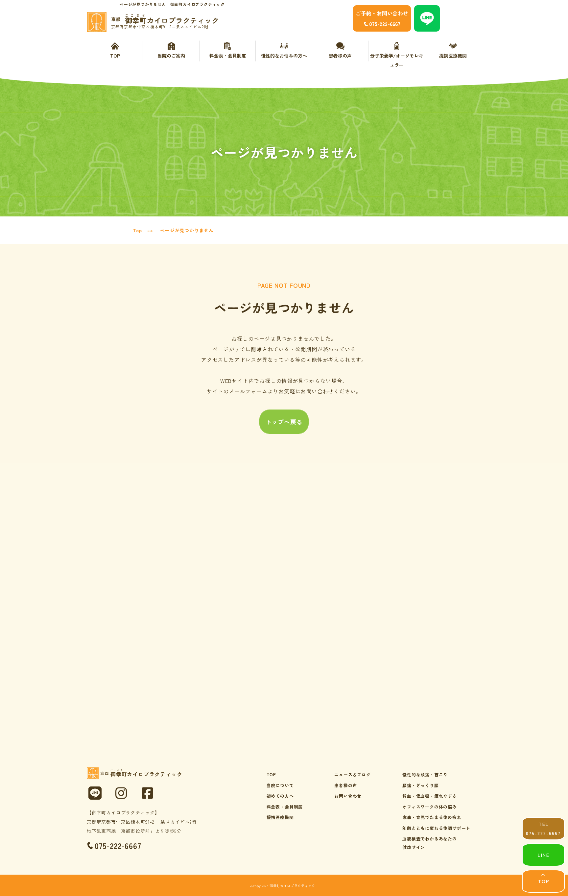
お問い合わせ (348, 796)
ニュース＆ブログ (352, 774)
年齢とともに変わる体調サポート (436, 828)
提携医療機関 (453, 55)
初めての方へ (280, 796)
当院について (280, 785)
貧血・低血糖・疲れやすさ (429, 796)
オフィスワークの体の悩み (429, 807)
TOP (115, 55)
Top (137, 230)
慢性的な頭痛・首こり (425, 774)
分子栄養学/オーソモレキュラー (396, 60)
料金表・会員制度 (227, 55)
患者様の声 (340, 55)
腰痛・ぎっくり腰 (420, 785)
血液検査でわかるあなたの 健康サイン (429, 842)
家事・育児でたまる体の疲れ (431, 817)
